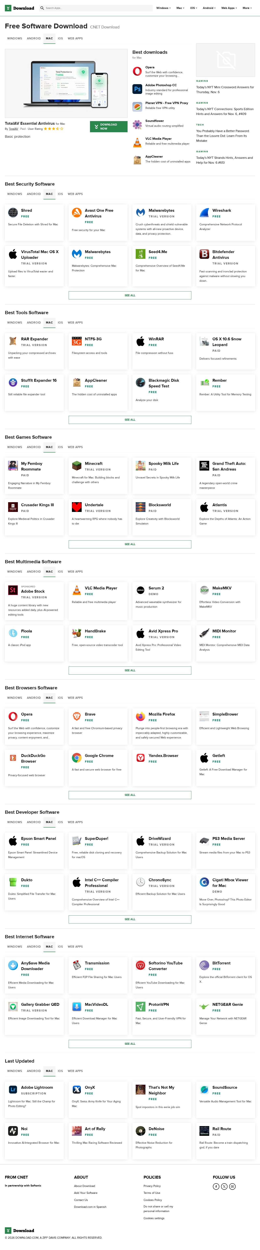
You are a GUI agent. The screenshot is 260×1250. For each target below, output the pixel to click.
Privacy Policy (152, 1186)
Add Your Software (86, 1193)
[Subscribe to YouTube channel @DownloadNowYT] (232, 1186)
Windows (162, 8)
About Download (84, 1186)
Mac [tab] (49, 38)
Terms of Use (152, 1193)
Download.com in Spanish (90, 1207)
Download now (108, 126)
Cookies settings (154, 1218)
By (11, 129)
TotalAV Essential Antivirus (35, 123)
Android (208, 8)
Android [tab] (34, 38)
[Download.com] (19, 8)
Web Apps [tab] (75, 38)
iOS (192, 8)
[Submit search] (42, 8)
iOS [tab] (60, 38)
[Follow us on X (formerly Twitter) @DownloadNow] (224, 1186)
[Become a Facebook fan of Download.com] (216, 1186)
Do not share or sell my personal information (158, 1209)
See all (130, 295)
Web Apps (228, 8)
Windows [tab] (14, 38)
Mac (179, 8)
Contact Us (81, 1200)
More (246, 8)
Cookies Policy (153, 1200)
